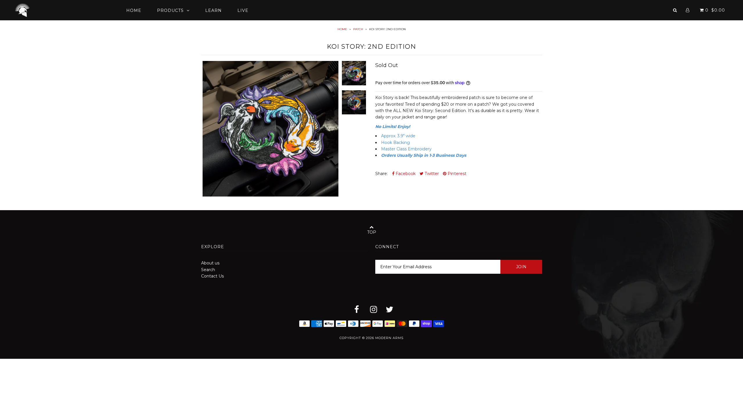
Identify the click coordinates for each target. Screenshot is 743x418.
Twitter (431, 173)
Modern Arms (389, 338)
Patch (358, 29)
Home (133, 10)
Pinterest (456, 173)
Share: (381, 173)
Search (208, 269)
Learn (213, 10)
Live (242, 10)
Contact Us (212, 276)
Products (170, 10)
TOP (371, 232)
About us (210, 263)
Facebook (405, 173)
